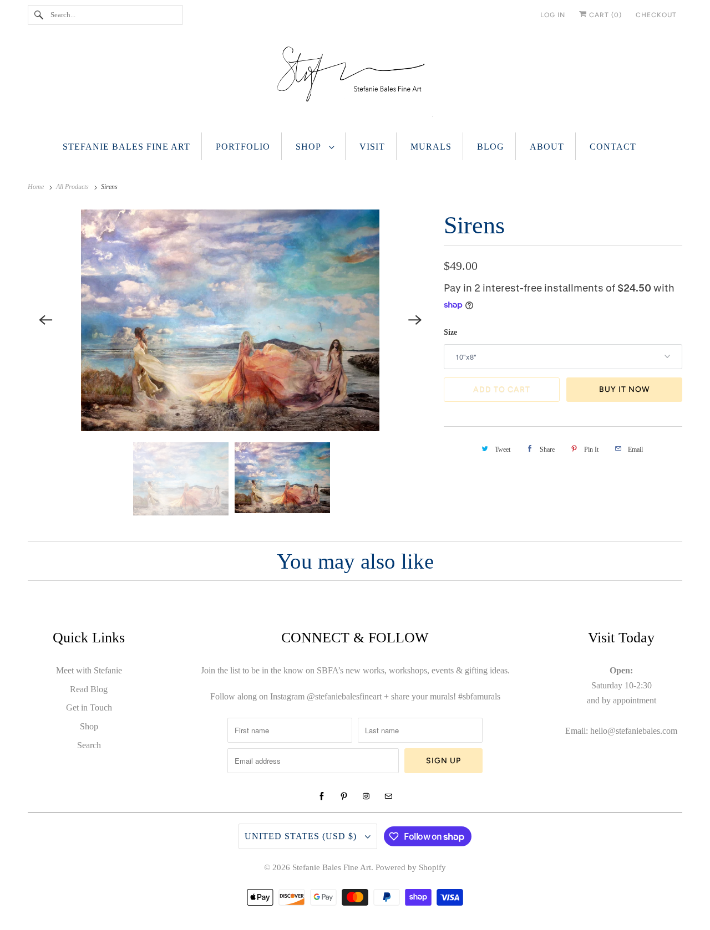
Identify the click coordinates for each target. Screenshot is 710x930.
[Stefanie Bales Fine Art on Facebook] (322, 796)
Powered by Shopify (411, 867)
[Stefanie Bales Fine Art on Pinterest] (344, 796)
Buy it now (624, 389)
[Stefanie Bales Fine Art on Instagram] (366, 796)
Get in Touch (89, 707)
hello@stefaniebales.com (633, 730)
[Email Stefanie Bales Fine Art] (388, 796)
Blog (490, 146)
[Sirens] (230, 320)
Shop (309, 146)
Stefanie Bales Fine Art (126, 146)
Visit (372, 146)
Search (89, 745)
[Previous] (45, 320)
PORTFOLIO (243, 146)
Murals (431, 146)
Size (450, 332)
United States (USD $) (302, 836)
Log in (552, 15)
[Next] (415, 320)
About (547, 146)
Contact (613, 146)
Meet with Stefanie (89, 670)
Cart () (604, 15)
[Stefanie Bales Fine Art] (355, 84)
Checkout (656, 15)
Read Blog (89, 689)
